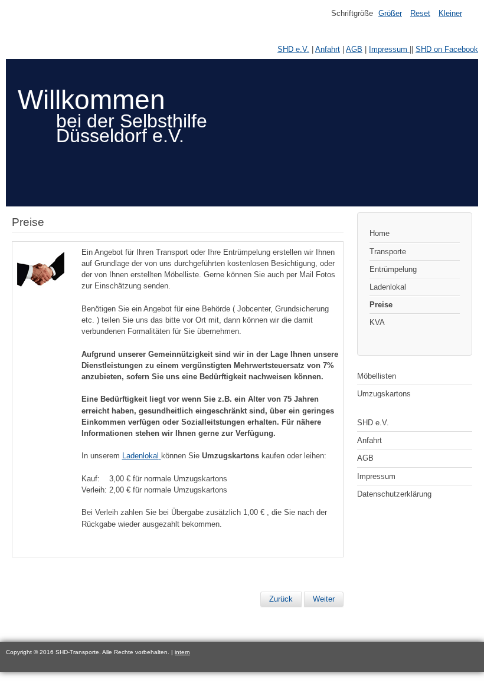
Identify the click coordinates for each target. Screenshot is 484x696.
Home (379, 233)
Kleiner (450, 13)
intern (182, 652)
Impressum (389, 49)
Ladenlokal (387, 287)
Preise (381, 304)
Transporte (387, 251)
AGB (354, 49)
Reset (420, 13)
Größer (390, 13)
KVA (377, 322)
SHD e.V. (293, 49)
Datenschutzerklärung (394, 494)
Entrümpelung (393, 269)
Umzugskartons (384, 393)
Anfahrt (327, 49)
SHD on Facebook (447, 49)
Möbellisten (376, 376)
